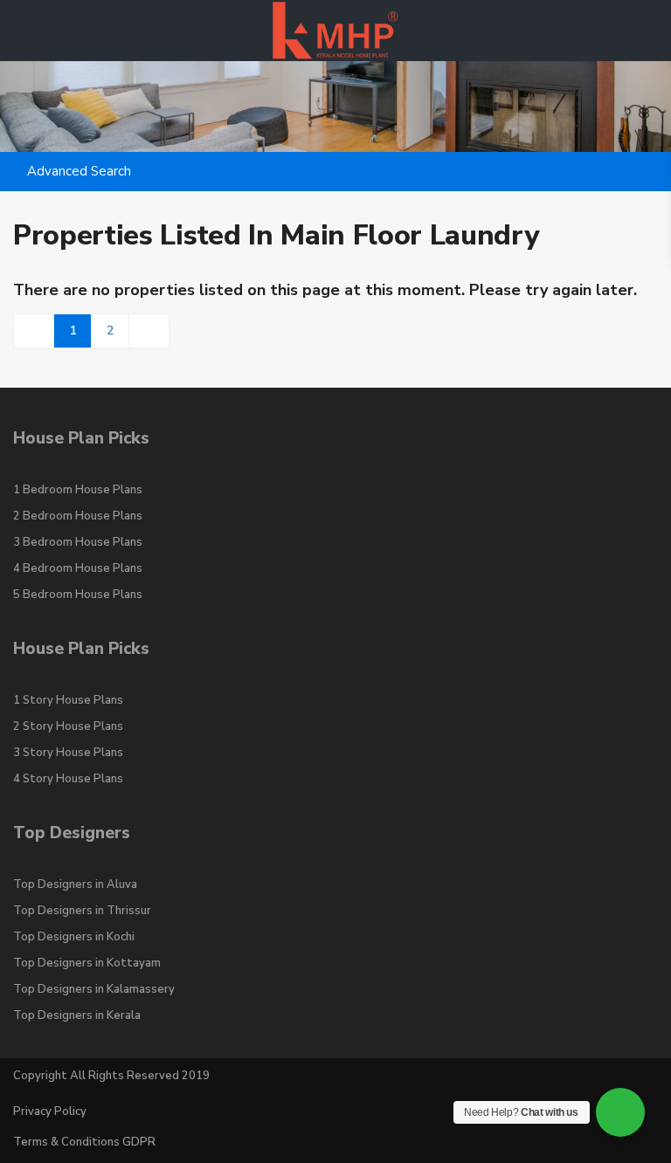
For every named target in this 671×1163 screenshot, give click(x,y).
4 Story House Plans (68, 779)
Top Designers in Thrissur (82, 911)
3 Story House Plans (68, 752)
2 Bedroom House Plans (77, 516)
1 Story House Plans (68, 700)
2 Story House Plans (68, 726)
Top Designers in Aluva (75, 884)
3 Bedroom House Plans (77, 542)
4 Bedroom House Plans (77, 568)
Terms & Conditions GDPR (84, 1142)
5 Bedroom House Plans (77, 594)
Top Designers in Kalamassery (94, 989)
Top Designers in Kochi (74, 937)
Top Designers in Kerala (77, 1015)
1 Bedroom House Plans (77, 490)
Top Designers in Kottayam (87, 963)
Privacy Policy (49, 1111)
